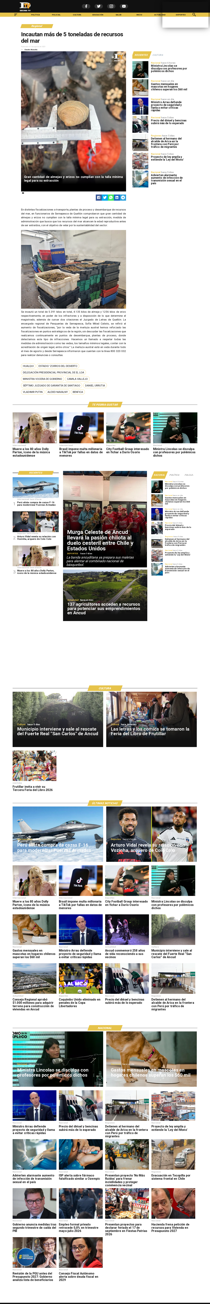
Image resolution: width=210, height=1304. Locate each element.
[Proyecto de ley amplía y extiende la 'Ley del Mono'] (157, 561)
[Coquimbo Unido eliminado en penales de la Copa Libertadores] (81, 993)
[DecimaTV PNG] (25, 12)
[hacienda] (173, 1218)
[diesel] (140, 132)
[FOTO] (127, 944)
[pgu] (34, 1267)
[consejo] (81, 1267)
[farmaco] (81, 1169)
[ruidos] (127, 1169)
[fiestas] (127, 1218)
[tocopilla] (173, 1169)
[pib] (34, 1218)
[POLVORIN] (173, 944)
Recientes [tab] (141, 55)
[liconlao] (173, 895)
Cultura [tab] (158, 55)
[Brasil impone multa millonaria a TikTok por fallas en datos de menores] (81, 895)
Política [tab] (174, 475)
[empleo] (81, 1218)
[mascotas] (157, 506)
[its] (140, 187)
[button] (28, 366)
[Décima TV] (16, 16)
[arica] (173, 993)
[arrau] (140, 114)
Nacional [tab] (159, 475)
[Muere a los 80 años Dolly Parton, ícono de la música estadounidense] (34, 895)
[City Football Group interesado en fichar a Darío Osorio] (127, 895)
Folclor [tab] (189, 475)
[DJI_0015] (34, 993)
